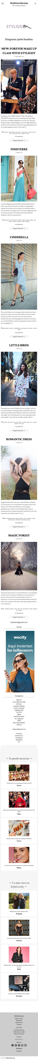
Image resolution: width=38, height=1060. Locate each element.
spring (28, 519)
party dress (29, 328)
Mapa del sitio (19, 1022)
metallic (24, 422)
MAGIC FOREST (19, 535)
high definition (12, 132)
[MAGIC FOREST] (19, 566)
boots (16, 608)
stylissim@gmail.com (19, 622)
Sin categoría (19, 718)
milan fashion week (16, 133)
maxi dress (18, 221)
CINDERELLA (19, 237)
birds (6, 422)
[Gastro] (19, 835)
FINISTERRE (19, 149)
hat (21, 608)
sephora (23, 133)
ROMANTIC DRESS (19, 439)
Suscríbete (19, 1051)
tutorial (27, 133)
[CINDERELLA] (19, 277)
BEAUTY (19, 700)
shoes (19, 423)
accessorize (6, 220)
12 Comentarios (19, 613)
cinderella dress (17, 328)
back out (11, 328)
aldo (3, 608)
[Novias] (19, 780)
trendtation (19, 738)
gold (16, 518)
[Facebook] (12, 1045)
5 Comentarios (19, 522)
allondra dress (5, 328)
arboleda (7, 608)
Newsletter (19, 1048)
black (5, 518)
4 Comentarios (19, 224)
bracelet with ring (11, 518)
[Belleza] (19, 862)
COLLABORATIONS (19, 702)
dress (14, 422)
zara (23, 423)
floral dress (5, 132)
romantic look (19, 519)
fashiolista (19, 740)
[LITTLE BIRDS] (19, 379)
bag (3, 422)
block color (10, 422)
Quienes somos (19, 1018)
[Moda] (19, 807)
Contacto (19, 1024)
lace (25, 518)
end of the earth (13, 220)
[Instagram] (22, 1045)
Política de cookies (19, 1034)
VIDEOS (19, 725)
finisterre (19, 220)
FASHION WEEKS (19, 706)
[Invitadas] (19, 991)
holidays (31, 220)
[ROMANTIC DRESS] (19, 473)
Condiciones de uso (19, 1030)
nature (33, 518)
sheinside (24, 519)
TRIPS (19, 721)
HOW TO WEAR (19, 708)
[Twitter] (15, 1045)
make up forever (32, 132)
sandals (16, 423)
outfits (23, 221)
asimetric (12, 608)
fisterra (23, 220)
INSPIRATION (19, 710)
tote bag (27, 221)
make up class (24, 132)
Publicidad (19, 1020)
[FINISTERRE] (19, 179)
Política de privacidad (19, 1032)
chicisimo (19, 733)
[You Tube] (25, 1045)
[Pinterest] (19, 1045)
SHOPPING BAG (19, 716)
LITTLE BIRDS (19, 345)
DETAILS (19, 704)
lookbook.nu (19, 736)
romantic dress (11, 519)
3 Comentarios (19, 426)
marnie (14, 221)
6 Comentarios (19, 136)
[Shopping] (19, 908)
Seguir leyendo (18, 140)
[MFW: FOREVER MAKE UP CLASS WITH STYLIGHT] (19, 86)
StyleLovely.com (19, 3)
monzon (31, 608)
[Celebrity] (19, 935)
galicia (27, 220)
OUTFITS (19, 712)
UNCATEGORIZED (19, 723)
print (31, 422)
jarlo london (18, 132)
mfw (10, 133)
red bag (34, 422)
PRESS (19, 714)
